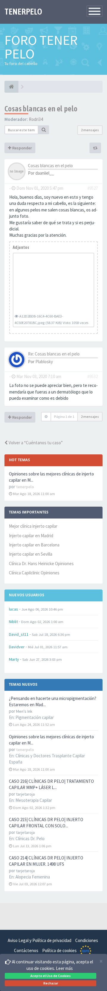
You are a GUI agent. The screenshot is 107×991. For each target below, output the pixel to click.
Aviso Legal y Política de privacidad (39, 940)
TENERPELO (23, 11)
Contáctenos (26, 950)
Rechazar (50, 983)
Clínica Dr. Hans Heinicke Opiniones (41, 563)
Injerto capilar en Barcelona (34, 545)
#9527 (92, 188)
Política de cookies (59, 950)
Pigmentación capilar (34, 717)
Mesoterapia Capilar (33, 800)
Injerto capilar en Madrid (31, 535)
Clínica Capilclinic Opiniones (34, 573)
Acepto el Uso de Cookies (50, 975)
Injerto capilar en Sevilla (30, 554)
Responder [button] (21, 148)
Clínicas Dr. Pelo (30, 838)
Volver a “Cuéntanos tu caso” (35, 442)
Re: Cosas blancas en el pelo (54, 354)
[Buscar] (43, 129)
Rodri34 (36, 119)
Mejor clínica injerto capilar (33, 526)
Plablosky (44, 361)
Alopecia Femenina (32, 877)
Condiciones (86, 940)
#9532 (92, 376)
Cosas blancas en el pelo (41, 108)
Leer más (64, 968)
